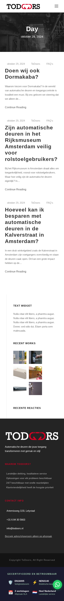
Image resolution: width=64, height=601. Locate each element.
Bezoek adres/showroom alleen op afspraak (28, 536)
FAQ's (49, 63)
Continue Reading (15, 107)
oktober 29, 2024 (16, 63)
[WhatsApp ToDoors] (57, 584)
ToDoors (35, 63)
